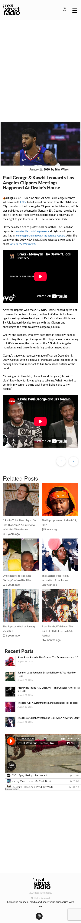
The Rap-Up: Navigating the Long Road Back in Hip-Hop (48, 702)
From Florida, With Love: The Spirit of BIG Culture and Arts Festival (57, 631)
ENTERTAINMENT (15, 169)
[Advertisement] (40, 65)
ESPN (23, 202)
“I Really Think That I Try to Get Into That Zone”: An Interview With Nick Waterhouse (20, 525)
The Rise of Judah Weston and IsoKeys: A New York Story (48, 717)
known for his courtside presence (31, 231)
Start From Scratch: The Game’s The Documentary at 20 (48, 657)
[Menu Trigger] (74, 10)
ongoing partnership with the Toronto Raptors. (41, 235)
